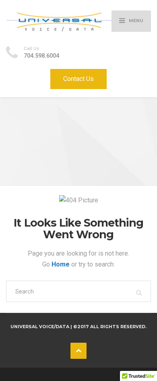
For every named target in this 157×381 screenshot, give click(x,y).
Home (61, 264)
